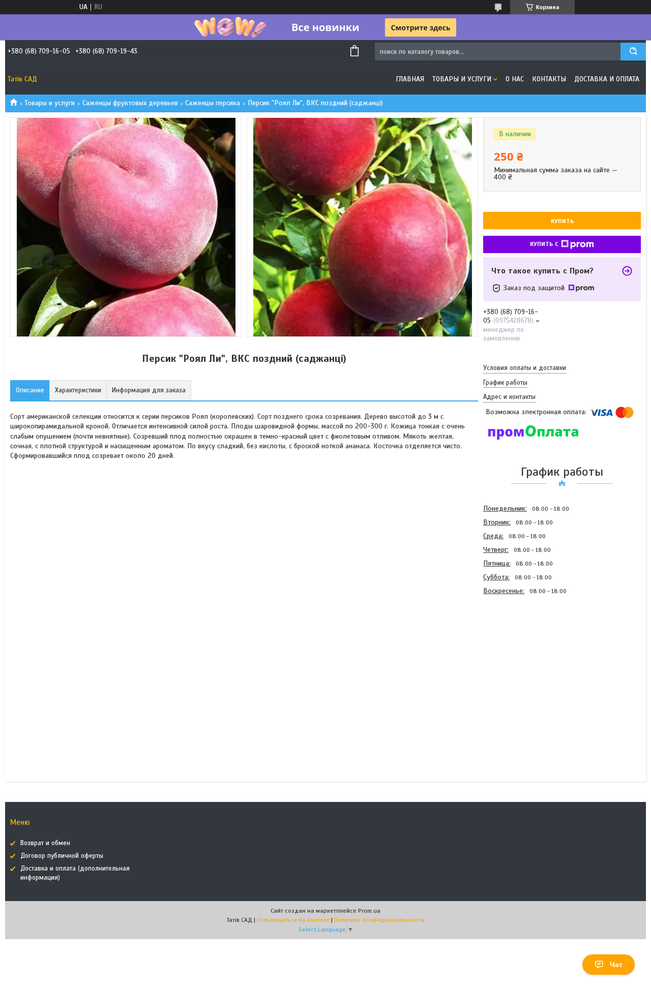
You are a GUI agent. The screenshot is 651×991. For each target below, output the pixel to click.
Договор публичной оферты (61, 856)
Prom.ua (369, 910)
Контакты (549, 79)
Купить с (544, 243)
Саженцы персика (212, 103)
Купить (562, 221)
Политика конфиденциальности (379, 919)
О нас (515, 79)
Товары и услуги (461, 79)
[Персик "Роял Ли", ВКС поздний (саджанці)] (519, 652)
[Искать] (633, 51)
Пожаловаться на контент (293, 919)
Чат (616, 965)
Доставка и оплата (606, 79)
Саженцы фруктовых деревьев (130, 103)
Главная (410, 79)
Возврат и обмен (45, 843)
